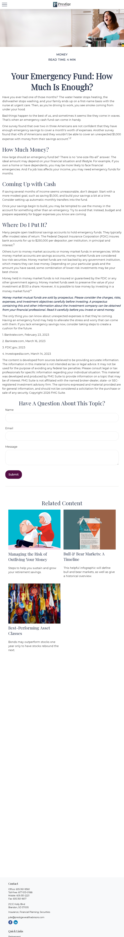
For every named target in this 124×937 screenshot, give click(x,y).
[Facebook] (10, 922)
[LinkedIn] (16, 922)
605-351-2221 (22, 895)
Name (9, 410)
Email (9, 428)
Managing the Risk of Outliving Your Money (27, 556)
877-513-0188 (25, 892)
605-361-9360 (23, 889)
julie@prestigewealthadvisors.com (26, 917)
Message (11, 446)
